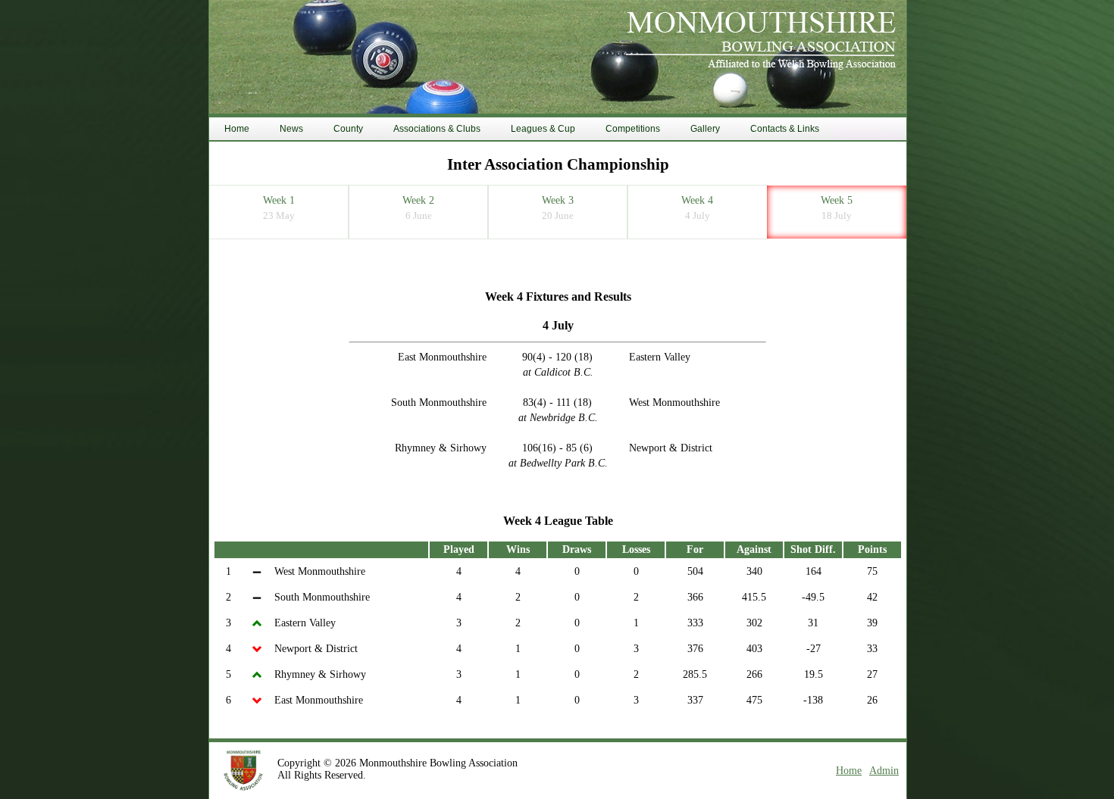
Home (849, 770)
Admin (884, 770)
